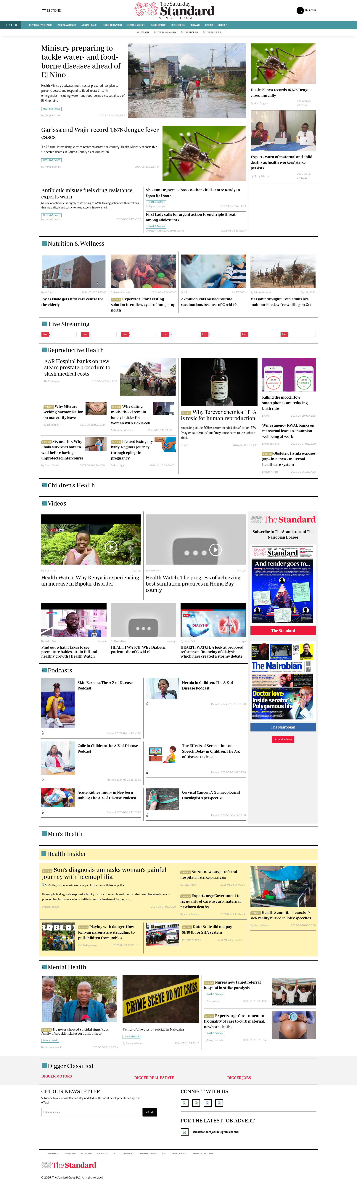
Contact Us (70, 1154)
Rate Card (86, 1154)
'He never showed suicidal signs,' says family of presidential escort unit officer (75, 1031)
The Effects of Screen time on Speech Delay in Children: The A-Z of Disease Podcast (211, 751)
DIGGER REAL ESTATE (154, 1077)
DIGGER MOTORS (56, 1076)
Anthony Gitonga (134, 1043)
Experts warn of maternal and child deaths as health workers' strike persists (281, 162)
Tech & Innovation (112, 25)
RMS (164, 1154)
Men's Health (65, 833)
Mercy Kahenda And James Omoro (166, 231)
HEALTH (11, 25)
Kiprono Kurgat (157, 206)
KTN (144, 33)
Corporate (53, 1154)
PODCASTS (195, 25)
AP (185, 292)
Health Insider (66, 853)
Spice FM (191, 33)
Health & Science (136, 25)
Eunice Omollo (51, 465)
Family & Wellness (66, 25)
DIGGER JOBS (239, 1077)
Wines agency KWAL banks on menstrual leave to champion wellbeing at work (288, 431)
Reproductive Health (40, 25)
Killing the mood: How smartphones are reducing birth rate (285, 402)
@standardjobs (207, 1132)
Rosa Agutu (120, 465)
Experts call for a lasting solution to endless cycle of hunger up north (143, 304)
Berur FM (213, 33)
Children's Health (71, 485)
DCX (115, 1154)
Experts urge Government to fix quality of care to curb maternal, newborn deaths (210, 901)
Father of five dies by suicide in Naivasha (153, 1029)
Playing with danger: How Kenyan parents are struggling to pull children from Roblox (106, 932)
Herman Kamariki (53, 1047)
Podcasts (60, 670)
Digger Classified (71, 1065)
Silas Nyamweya (89, 945)
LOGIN (312, 10)
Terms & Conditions (203, 1154)
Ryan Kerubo (271, 472)
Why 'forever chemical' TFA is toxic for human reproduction (218, 415)
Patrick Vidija (272, 444)
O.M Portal (128, 1154)
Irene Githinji (53, 425)
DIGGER (221, 25)
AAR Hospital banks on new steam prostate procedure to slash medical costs (77, 367)
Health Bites (178, 25)
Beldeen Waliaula (262, 292)
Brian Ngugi (53, 381)
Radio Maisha (166, 33)
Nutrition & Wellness (76, 243)
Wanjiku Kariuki (52, 116)
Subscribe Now (283, 739)
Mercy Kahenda (52, 220)
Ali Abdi (48, 292)
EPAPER (209, 25)
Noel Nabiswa (52, 907)
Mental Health (89, 25)
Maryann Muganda (123, 430)
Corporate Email (148, 1154)
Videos (57, 503)
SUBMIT (150, 1112)
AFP (186, 445)
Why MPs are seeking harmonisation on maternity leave (63, 412)
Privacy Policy (180, 1154)
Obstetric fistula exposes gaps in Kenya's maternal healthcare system (289, 459)
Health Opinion (158, 25)
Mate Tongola (261, 103)
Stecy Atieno (190, 885)
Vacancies (102, 1154)
